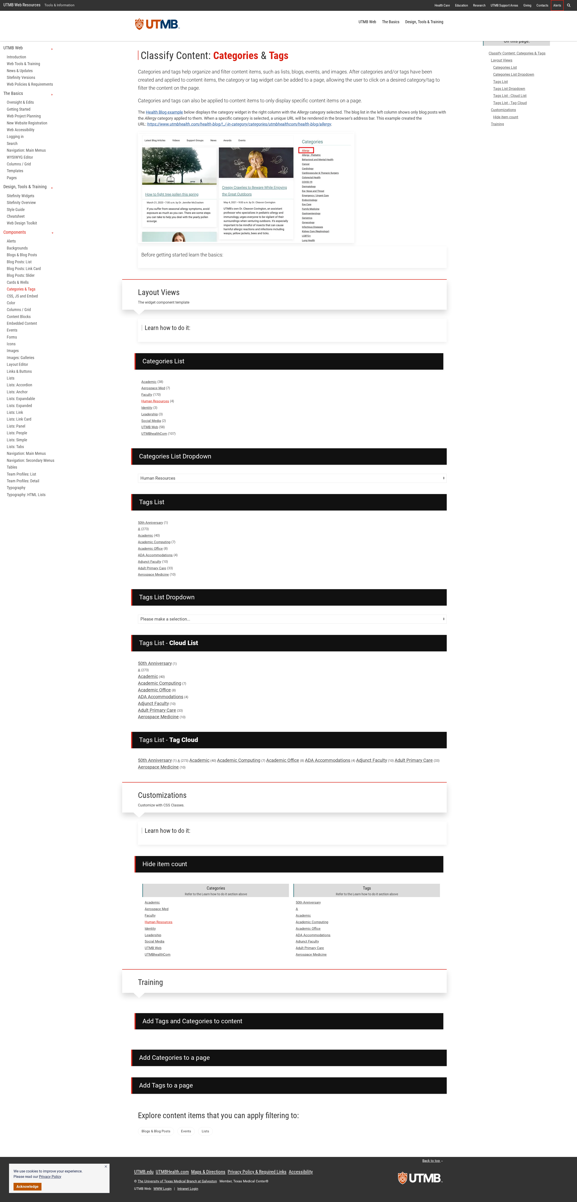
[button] (105, 1167)
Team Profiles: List (21, 474)
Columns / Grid (19, 164)
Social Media (151, 421)
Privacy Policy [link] (50, 1177)
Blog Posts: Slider (20, 275)
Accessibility (301, 1172)
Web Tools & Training (23, 64)
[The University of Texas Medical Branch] (157, 26)
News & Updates (20, 70)
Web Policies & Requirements (30, 84)
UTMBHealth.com (172, 1172)
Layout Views (501, 60)
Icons (11, 344)
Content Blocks (19, 316)
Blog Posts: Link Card (24, 268)
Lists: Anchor (17, 391)
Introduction (16, 57)
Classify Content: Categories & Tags (517, 53)
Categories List (505, 67)
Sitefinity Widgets (20, 195)
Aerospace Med (153, 388)
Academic (148, 382)
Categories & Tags (21, 289)
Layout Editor (17, 364)
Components (14, 232)
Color (11, 302)
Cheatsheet (16, 216)
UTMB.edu (143, 1172)
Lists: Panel (16, 426)
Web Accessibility (20, 129)
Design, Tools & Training (424, 21)
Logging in (15, 136)
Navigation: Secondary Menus (30, 460)
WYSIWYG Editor (20, 157)
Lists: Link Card (19, 419)
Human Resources (155, 401)
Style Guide (16, 209)
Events (12, 330)
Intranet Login (187, 1189)
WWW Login (162, 1189)
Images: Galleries (20, 357)
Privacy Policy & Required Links (257, 1172)
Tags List (500, 82)
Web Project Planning (24, 116)
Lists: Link (15, 412)
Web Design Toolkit (22, 223)
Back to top (431, 1161)
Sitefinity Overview (21, 202)
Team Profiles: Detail (23, 481)
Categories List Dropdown (513, 74)
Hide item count (505, 117)
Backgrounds (17, 248)
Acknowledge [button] (27, 1186)
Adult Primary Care (152, 568)
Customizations (503, 110)
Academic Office (150, 549)
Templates (15, 171)
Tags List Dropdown (509, 89)
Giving (527, 5)
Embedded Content (22, 323)
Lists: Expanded (19, 405)
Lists (10, 378)
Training (497, 124)
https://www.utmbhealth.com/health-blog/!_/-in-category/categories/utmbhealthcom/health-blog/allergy (239, 124)
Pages (12, 177)
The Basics (390, 21)
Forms (12, 337)
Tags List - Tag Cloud (510, 103)
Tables (12, 467)
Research (479, 5)
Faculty (146, 395)
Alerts (557, 5)
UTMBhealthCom (154, 434)
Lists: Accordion (19, 385)
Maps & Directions (208, 1172)
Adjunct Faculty (149, 562)
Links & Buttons (19, 371)
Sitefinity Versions (21, 77)
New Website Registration (27, 123)
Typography (16, 487)
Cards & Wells (18, 282)
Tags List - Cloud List (510, 96)
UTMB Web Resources (22, 4)
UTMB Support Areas (504, 5)
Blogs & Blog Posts (22, 255)
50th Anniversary (150, 523)
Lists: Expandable (21, 398)
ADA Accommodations (155, 555)
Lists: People (17, 433)
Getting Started (18, 109)
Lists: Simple (17, 439)
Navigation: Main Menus (26, 150)
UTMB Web (367, 21)
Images (13, 350)
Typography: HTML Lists (26, 494)
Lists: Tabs (15, 446)
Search (12, 143)
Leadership (149, 414)
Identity (146, 408)
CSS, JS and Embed (22, 296)
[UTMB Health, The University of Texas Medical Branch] (420, 1179)
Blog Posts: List (19, 261)
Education (461, 5)
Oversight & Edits (20, 102)
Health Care (442, 5)
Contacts (542, 5)
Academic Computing (154, 542)
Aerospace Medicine (153, 574)
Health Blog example (164, 112)
